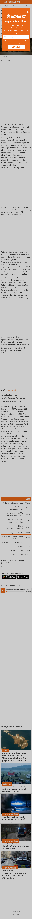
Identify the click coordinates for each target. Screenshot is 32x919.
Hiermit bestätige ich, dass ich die (17, 41)
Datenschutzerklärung (11, 43)
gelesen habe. (23, 43)
